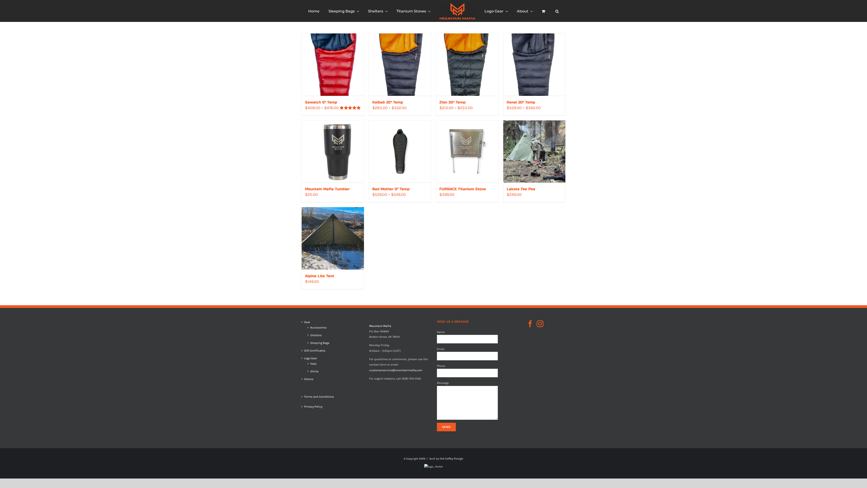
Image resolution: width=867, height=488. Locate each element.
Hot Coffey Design (451, 458)
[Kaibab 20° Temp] (400, 64)
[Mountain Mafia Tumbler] (333, 151)
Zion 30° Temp (452, 102)
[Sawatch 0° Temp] (333, 64)
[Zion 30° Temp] (467, 64)
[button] (540, 11)
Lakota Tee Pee (521, 189)
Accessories (318, 327)
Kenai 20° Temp (521, 102)
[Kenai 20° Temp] (534, 64)
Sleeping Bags (319, 343)
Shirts (314, 371)
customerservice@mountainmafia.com (395, 370)
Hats (313, 363)
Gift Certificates (314, 350)
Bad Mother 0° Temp (391, 189)
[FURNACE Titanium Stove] (467, 151)
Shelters (316, 335)
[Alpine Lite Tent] (333, 238)
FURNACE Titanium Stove (462, 189)
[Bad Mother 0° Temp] (400, 151)
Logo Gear (310, 358)
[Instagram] (540, 323)
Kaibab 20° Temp (387, 102)
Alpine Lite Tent (319, 276)
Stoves (308, 379)
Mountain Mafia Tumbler (327, 189)
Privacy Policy (313, 406)
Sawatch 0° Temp (321, 102)
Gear (307, 322)
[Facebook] (530, 323)
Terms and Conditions (319, 396)
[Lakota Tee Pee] (534, 151)
